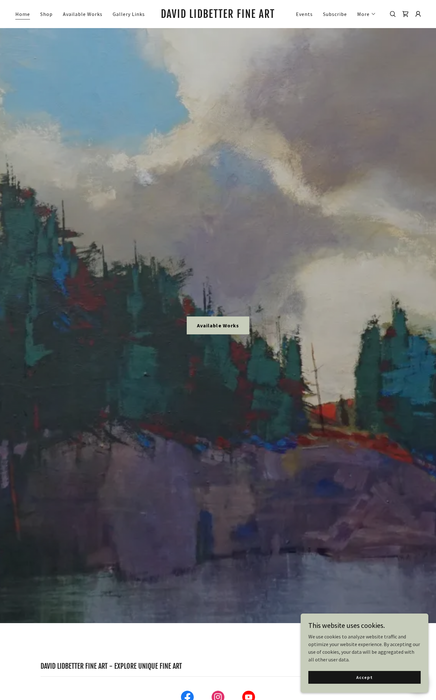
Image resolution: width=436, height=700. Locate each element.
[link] (217, 16)
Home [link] (22, 14)
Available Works (218, 325)
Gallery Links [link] (129, 14)
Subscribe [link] (335, 14)
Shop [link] (46, 14)
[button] (366, 14)
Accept (364, 677)
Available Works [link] (82, 14)
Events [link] (304, 14)
